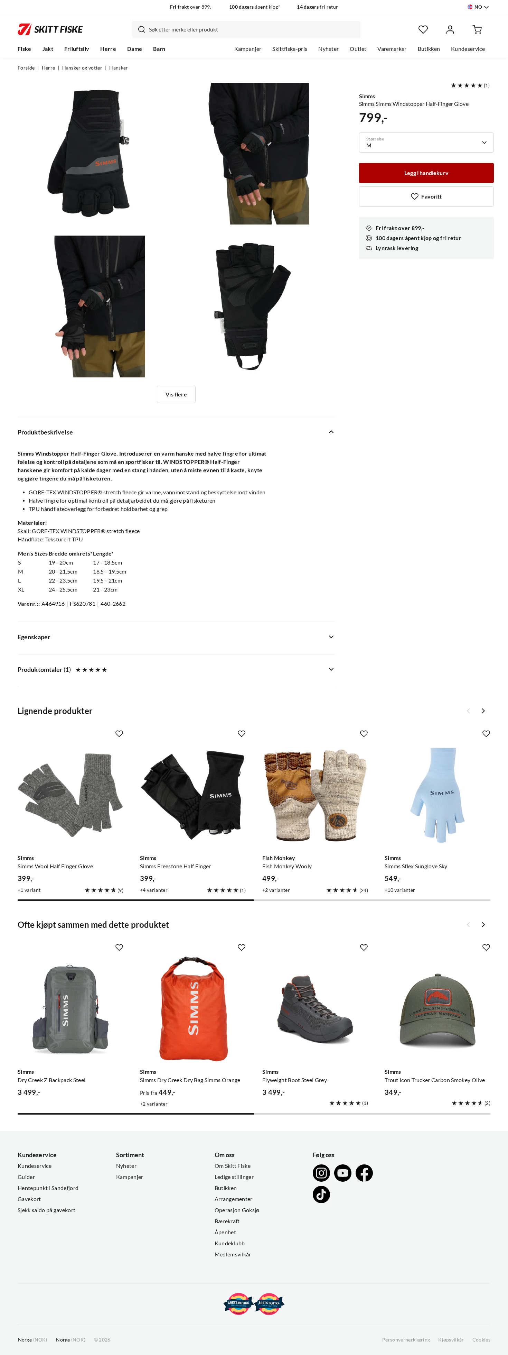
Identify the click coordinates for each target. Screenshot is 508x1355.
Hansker (118, 68)
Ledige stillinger (234, 1177)
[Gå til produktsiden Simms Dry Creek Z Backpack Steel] (70, 1009)
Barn (159, 49)
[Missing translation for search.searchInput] (138, 29)
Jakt (48, 49)
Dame (134, 49)
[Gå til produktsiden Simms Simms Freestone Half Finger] (193, 795)
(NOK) (32, 1340)
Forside (26, 68)
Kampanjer (248, 49)
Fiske (24, 49)
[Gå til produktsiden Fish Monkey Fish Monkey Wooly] (315, 795)
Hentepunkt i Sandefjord (48, 1188)
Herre (108, 49)
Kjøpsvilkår (451, 1340)
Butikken (429, 49)
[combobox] (246, 29)
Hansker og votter (82, 68)
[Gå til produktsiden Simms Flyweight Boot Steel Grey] (315, 1009)
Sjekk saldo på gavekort (46, 1210)
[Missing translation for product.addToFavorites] (119, 734)
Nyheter (328, 49)
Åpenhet (225, 1232)
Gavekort (29, 1199)
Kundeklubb (230, 1243)
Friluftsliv (77, 49)
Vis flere (176, 394)
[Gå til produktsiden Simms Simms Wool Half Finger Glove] (70, 795)
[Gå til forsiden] (50, 29)
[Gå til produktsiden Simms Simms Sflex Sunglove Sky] (437, 795)
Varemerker (391, 49)
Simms (367, 96)
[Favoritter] (423, 29)
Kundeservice (468, 49)
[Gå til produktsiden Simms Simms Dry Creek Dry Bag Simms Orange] (193, 1009)
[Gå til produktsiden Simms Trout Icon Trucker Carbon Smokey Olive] (437, 1009)
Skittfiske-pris (289, 49)
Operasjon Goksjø (237, 1210)
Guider (26, 1177)
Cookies (481, 1340)
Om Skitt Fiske (233, 1166)
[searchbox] (252, 29)
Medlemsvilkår (233, 1254)
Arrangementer (234, 1199)
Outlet (358, 49)
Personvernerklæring (406, 1340)
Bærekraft (227, 1221)
